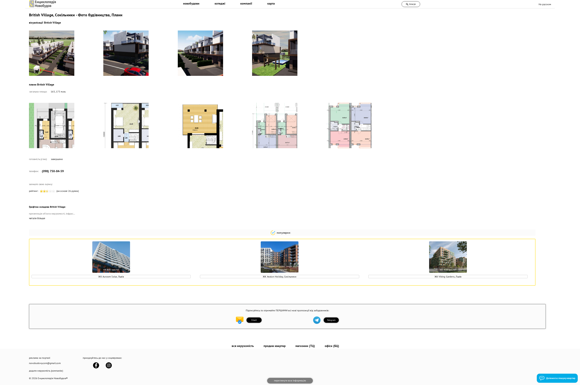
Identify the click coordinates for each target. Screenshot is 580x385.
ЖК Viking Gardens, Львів (448, 276)
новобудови (191, 3)
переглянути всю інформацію (290, 380)
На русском (545, 4)
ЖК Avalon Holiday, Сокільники (279, 276)
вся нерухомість (243, 346)
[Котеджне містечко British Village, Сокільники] (64, 53)
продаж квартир (275, 346)
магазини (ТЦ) (305, 346)
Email (254, 320)
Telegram (331, 320)
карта (271, 3)
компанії (246, 3)
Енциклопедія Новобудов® (53, 378)
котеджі (220, 3)
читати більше (37, 218)
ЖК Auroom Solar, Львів (111, 276)
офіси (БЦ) (332, 346)
